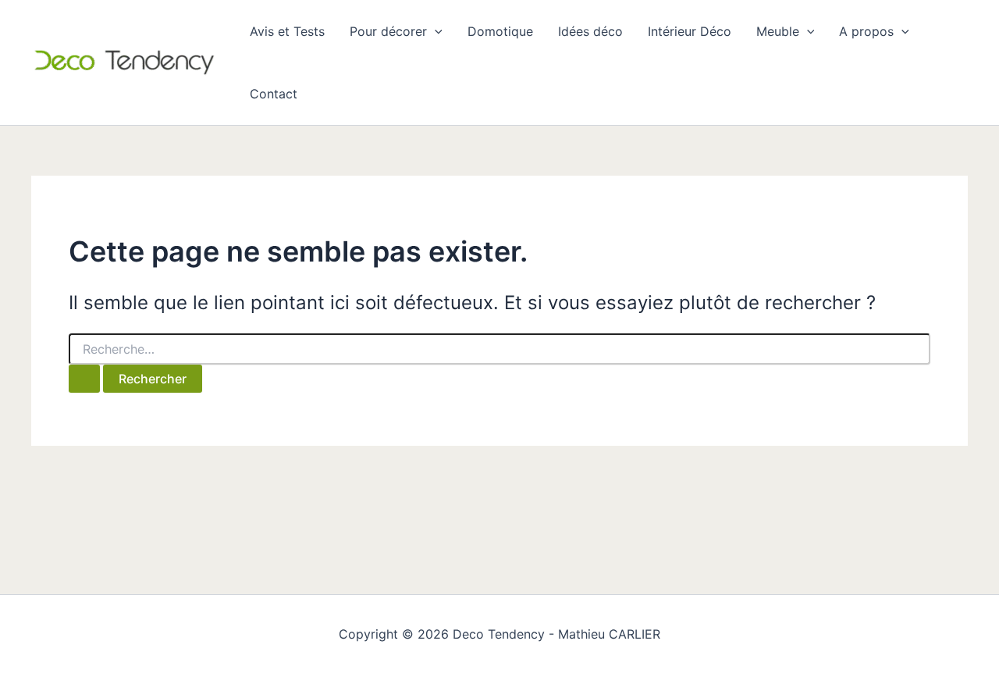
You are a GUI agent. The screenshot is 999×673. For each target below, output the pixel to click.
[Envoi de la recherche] (84, 379)
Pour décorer (388, 31)
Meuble (777, 31)
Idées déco (590, 31)
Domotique (500, 31)
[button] (435, 31)
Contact (273, 93)
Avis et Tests (287, 31)
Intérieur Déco (689, 31)
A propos (866, 31)
